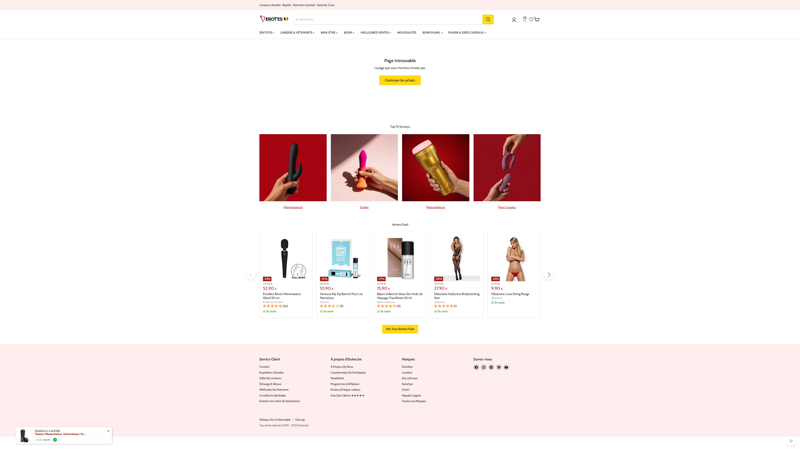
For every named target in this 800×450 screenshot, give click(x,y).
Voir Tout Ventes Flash (400, 329)
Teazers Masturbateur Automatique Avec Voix (61, 434)
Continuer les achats (400, 80)
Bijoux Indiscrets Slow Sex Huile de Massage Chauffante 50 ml (400, 296)
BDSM (348, 32)
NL (525, 20)
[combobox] (388, 19)
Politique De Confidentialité (275, 419)
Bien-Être (328, 32)
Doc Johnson (410, 378)
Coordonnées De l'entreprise (348, 372)
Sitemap (300, 419)
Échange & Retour (270, 384)
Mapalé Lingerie (411, 395)
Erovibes (407, 367)
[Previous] (251, 275)
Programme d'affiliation (345, 384)
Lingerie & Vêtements (296, 32)
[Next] (549, 275)
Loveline (407, 372)
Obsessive (439, 302)
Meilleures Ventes (375, 32)
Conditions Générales (272, 395)
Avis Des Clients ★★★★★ (348, 395)
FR (524, 17)
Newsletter (337, 378)
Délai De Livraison (270, 378)
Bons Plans (431, 32)
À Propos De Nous (342, 367)
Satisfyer (407, 384)
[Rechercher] (488, 19)
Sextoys (265, 32)
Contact (264, 367)
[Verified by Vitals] (55, 440)
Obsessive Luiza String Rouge (510, 294)
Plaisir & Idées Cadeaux (466, 32)
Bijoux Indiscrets (386, 302)
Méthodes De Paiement (274, 389)
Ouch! (405, 389)
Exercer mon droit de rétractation (279, 401)
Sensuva (324, 302)
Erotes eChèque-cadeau (345, 389)
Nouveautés (406, 32)
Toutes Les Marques (414, 401)
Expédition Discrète (271, 372)
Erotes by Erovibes (273, 302)
